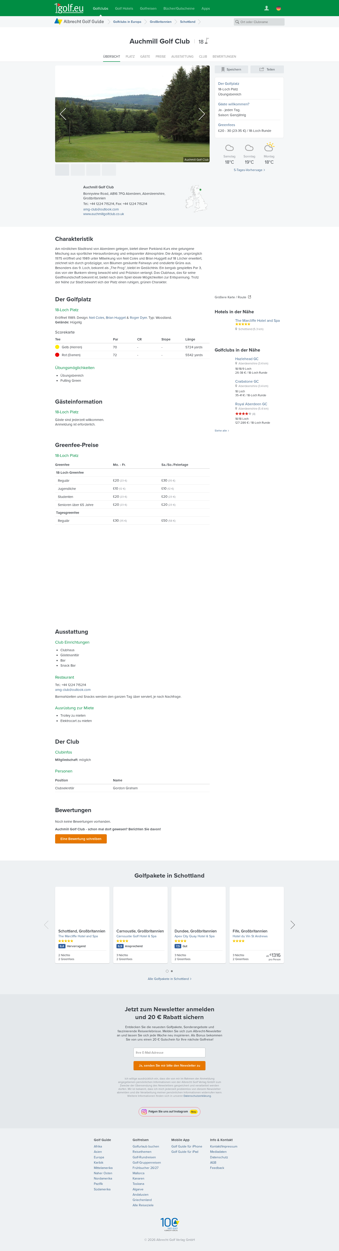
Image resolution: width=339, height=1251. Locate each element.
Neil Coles (96, 317)
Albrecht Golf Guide (84, 21)
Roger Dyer (138, 317)
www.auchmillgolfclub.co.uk (103, 213)
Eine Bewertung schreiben (80, 838)
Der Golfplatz (228, 83)
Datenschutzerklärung (197, 1096)
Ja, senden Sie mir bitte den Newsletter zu (169, 1065)
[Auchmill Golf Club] (62, 170)
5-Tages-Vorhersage (248, 170)
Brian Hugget (116, 317)
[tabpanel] (169, 927)
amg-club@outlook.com (101, 209)
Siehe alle (221, 430)
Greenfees (226, 124)
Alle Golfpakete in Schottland (168, 979)
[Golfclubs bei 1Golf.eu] (68, 8)
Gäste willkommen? (233, 103)
